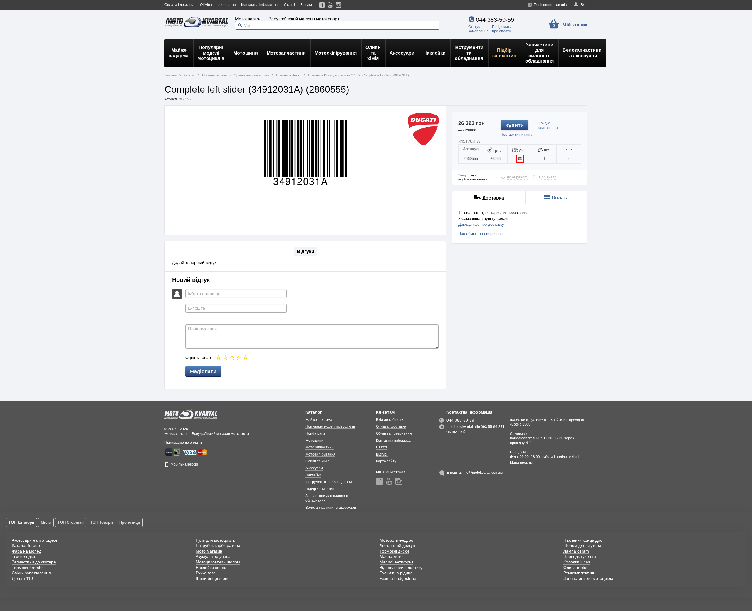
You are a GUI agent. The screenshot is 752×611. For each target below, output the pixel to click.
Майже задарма (179, 53)
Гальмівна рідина (396, 572)
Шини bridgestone (213, 578)
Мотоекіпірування (336, 53)
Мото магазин (209, 551)
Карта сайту (386, 461)
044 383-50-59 (495, 19)
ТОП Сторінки (71, 522)
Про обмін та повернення (480, 233)
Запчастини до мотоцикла (588, 578)
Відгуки (306, 5)
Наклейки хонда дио (582, 540)
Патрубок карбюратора (218, 545)
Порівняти (547, 177)
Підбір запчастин (504, 53)
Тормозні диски (394, 551)
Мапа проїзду (521, 463)
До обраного (517, 177)
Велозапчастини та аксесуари (582, 53)
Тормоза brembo (28, 567)
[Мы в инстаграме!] (338, 5)
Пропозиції (129, 522)
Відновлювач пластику (401, 567)
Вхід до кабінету (389, 420)
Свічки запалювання (31, 572)
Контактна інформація (260, 5)
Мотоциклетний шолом (218, 562)
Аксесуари (402, 53)
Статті (289, 5)
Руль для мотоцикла (215, 540)
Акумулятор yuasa (213, 556)
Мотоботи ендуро (396, 540)
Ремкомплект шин (580, 572)
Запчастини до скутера (34, 562)
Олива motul (575, 567)
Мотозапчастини (286, 53)
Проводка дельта (579, 556)
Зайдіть (463, 175)
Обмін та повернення (218, 5)
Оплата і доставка (179, 5)
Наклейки (434, 53)
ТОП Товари (101, 522)
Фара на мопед (26, 551)
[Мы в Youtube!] (330, 5)
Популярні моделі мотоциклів (210, 53)
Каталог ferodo (26, 545)
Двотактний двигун (397, 545)
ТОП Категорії (21, 522)
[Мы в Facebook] (322, 5)
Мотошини (245, 53)
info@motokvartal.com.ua (483, 473)
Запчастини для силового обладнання (539, 52)
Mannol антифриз (396, 562)
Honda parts (315, 433)
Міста (46, 522)
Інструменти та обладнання (469, 53)
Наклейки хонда (211, 567)
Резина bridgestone (398, 578)
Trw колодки (23, 556)
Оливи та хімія (373, 53)
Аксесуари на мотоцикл (34, 540)
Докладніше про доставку (481, 224)
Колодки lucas (576, 562)
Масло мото (391, 556)
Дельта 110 (22, 578)
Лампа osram (576, 551)
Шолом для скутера (582, 545)
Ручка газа (206, 572)
